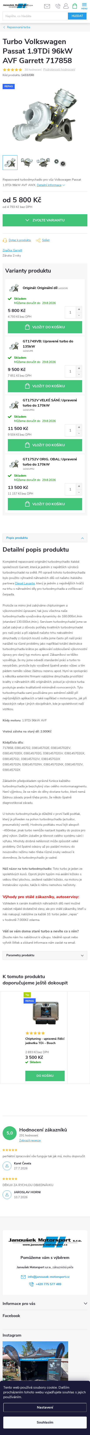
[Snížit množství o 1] (79, 315)
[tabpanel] (45, 1037)
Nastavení (45, 1407)
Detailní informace (49, 185)
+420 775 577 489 (48, 1284)
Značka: (12, 250)
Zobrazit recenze (30, 1140)
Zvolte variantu (49, 220)
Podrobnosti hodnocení (59, 70)
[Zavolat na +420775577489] (58, 6)
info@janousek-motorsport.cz (48, 1277)
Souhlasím (45, 1422)
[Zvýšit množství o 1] (79, 309)
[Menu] (84, 5)
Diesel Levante (25, 583)
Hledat (77, 16)
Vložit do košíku (48, 327)
